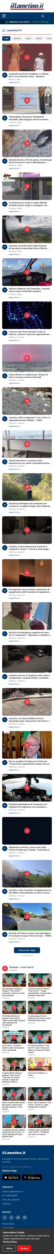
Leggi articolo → (15, 82)
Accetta (24, 1248)
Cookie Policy (8, 1228)
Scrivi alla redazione (11, 1199)
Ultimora (17, 38)
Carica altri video (27, 950)
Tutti (6, 38)
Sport (28, 38)
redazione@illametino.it (12, 1191)
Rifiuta (9, 1248)
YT (24, 1217)
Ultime (39, 38)
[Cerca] (42, 16)
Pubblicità (6, 1204)
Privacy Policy (10, 1241)
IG (18, 1217)
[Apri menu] (4, 15)
